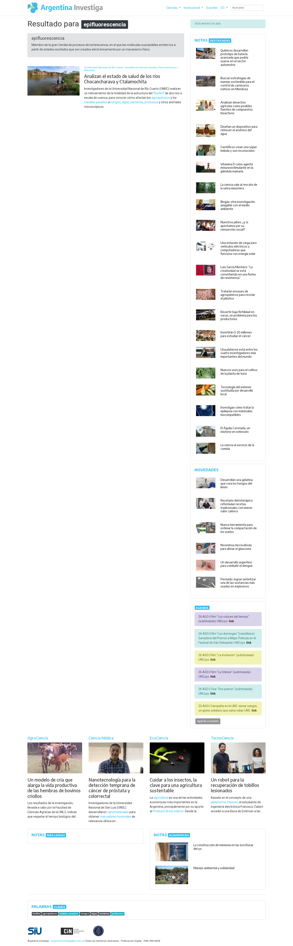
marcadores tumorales (115, 816)
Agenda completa (208, 721)
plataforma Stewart (224, 802)
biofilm (158, 93)
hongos (115, 102)
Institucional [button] (192, 7)
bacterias (136, 102)
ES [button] (223, 7)
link (231, 621)
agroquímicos (160, 97)
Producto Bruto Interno (168, 811)
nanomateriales (118, 812)
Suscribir (212, 7)
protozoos (151, 102)
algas (125, 102)
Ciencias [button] (172, 7)
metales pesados (95, 102)
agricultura (161, 797)
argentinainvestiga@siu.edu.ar (67, 941)
